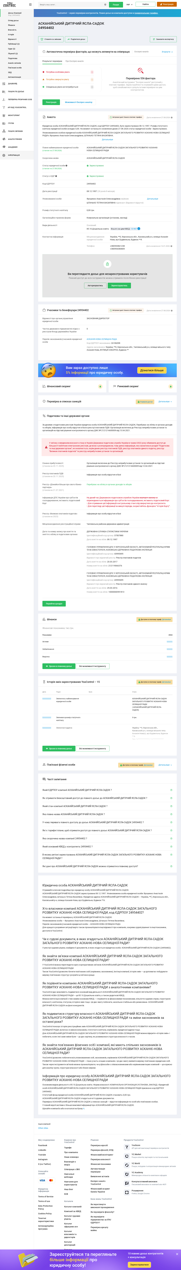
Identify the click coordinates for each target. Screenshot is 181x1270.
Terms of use (44, 1201)
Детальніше (152, 199)
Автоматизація (14, 77)
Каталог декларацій (69, 1243)
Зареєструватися (139, 1264)
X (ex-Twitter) (44, 1164)
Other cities (43, 1128)
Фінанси (11, 25)
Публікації (13, 44)
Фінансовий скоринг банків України (100, 1190)
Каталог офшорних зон (71, 1225)
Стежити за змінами (53, 39)
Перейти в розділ (54, 604)
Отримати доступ (146, 402)
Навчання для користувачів (71, 1183)
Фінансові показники (101, 1164)
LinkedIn (42, 1150)
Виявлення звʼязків (100, 1176)
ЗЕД (10, 72)
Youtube (42, 1155)
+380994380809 (117, 249)
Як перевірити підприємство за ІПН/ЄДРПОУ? (101, 1220)
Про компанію (71, 1152)
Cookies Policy (45, 1213)
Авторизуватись (95, 285)
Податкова (12, 58)
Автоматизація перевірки (98, 1170)
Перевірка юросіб (99, 1145)
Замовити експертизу (165, 39)
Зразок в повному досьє (60, 666)
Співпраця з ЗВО (72, 1169)
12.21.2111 (46, 728)
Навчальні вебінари (69, 1175)
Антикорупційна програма (46, 1227)
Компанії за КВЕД (72, 1211)
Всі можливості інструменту (92, 666)
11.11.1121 (46, 717)
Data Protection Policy (45, 1207)
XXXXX (170, 642)
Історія (11, 34)
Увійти (145, 4)
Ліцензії (12, 53)
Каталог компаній (72, 1206)
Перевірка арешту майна (99, 1228)
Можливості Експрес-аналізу (78, 102)
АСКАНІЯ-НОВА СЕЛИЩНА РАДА (102, 339)
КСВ (66, 1194)
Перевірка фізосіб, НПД (102, 1150)
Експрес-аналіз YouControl (98, 1182)
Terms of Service (45, 1196)
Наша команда (71, 1157)
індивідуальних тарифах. (146, 13)
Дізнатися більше (152, 370)
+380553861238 (117, 246)
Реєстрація (168, 4)
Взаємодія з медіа (70, 1163)
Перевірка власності (101, 1159)
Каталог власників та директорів (70, 1234)
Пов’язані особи (14, 68)
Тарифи (67, 1148)
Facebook (42, 1145)
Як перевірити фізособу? (102, 1212)
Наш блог (68, 1189)
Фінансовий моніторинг (102, 1155)
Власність (12, 30)
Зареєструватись (119, 285)
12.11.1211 (46, 699)
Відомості (12, 39)
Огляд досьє (13, 20)
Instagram (43, 1159)
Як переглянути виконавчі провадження (102, 1205)
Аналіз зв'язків (14, 63)
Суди (11, 49)
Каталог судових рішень (72, 1217)
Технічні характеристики (46, 1219)
